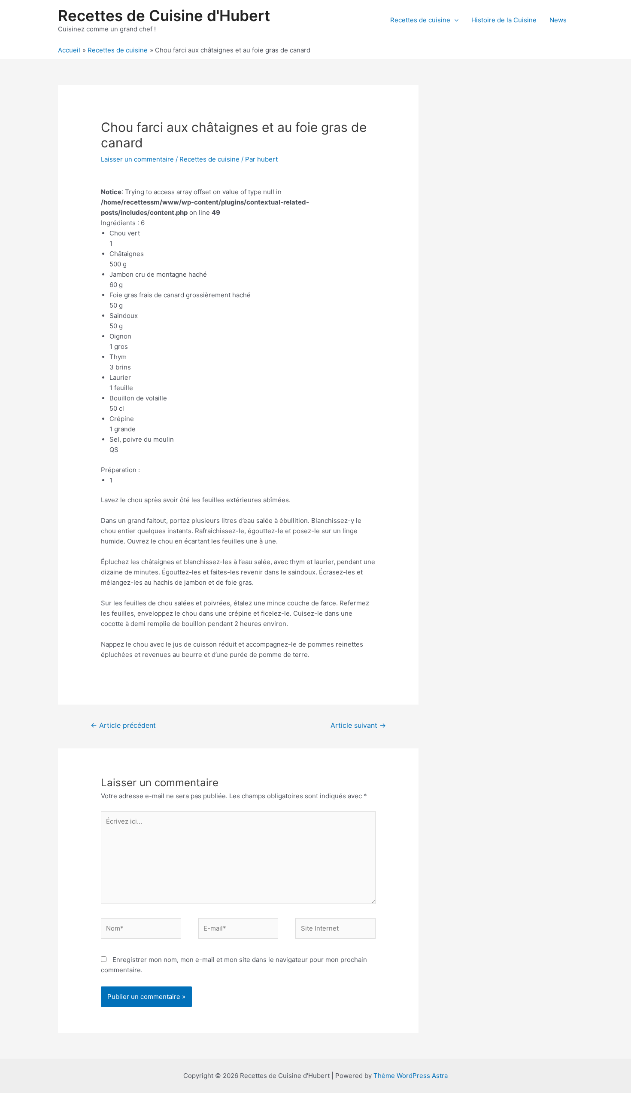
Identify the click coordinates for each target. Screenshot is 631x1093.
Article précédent (123, 725)
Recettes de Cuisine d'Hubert (164, 15)
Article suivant (358, 725)
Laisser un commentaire (137, 159)
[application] (454, 20)
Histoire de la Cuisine (504, 20)
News (558, 20)
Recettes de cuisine (420, 20)
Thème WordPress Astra (410, 1076)
